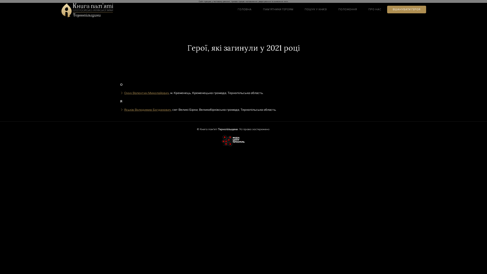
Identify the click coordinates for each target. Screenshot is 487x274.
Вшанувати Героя (406, 9)
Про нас (374, 9)
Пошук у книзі (316, 9)
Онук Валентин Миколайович (146, 93)
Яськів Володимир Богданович (147, 110)
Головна (245, 9)
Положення (347, 9)
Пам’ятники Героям (278, 9)
